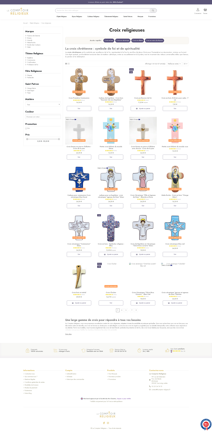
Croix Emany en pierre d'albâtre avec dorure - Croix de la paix (143, 147)
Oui (28, 128)
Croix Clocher (111, 292)
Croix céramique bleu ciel (175, 244)
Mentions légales (30, 379)
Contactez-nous (30, 374)
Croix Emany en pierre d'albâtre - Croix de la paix (79, 147)
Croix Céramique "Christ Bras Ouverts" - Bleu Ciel (143, 293)
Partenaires (28, 390)
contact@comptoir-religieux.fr (161, 389)
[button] (61, 16)
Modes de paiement (31, 388)
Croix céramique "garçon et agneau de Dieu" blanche (175, 293)
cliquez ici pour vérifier (124, 399)
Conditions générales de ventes (34, 382)
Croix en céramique (122, 40)
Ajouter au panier (144, 108)
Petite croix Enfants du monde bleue (111, 147)
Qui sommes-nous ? (31, 377)
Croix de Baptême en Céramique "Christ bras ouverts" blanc (143, 245)
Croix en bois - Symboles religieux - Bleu (111, 245)
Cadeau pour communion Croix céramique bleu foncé (79, 196)
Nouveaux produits (114, 377)
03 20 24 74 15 (157, 386)
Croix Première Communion (79, 98)
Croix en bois (109, 40)
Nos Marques (113, 374)
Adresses (69, 377)
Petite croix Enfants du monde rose (175, 146)
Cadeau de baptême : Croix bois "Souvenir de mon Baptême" (111, 99)
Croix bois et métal (79, 292)
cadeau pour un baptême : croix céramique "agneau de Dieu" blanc (111, 196)
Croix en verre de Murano (154, 40)
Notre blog (28, 393)
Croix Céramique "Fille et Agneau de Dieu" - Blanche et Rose (143, 196)
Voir (79, 108)
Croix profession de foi (143, 98)
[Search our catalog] (153, 10)
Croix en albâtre (137, 40)
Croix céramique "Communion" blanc (79, 245)
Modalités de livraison (31, 385)
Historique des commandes (75, 379)
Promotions (112, 379)
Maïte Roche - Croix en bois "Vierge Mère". (175, 196)
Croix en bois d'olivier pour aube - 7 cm (175, 99)
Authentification (71, 374)
